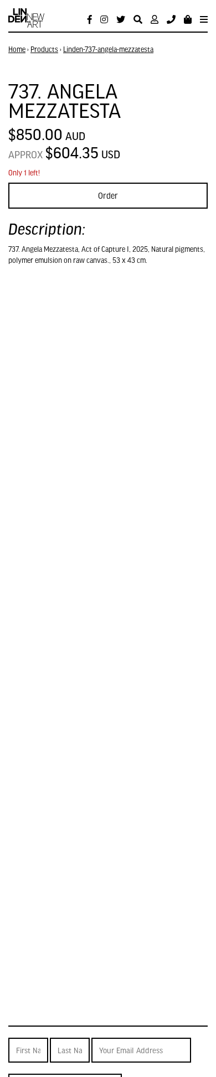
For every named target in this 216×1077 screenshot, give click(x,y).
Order (108, 195)
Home (16, 49)
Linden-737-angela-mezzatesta (108, 49)
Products (44, 49)
